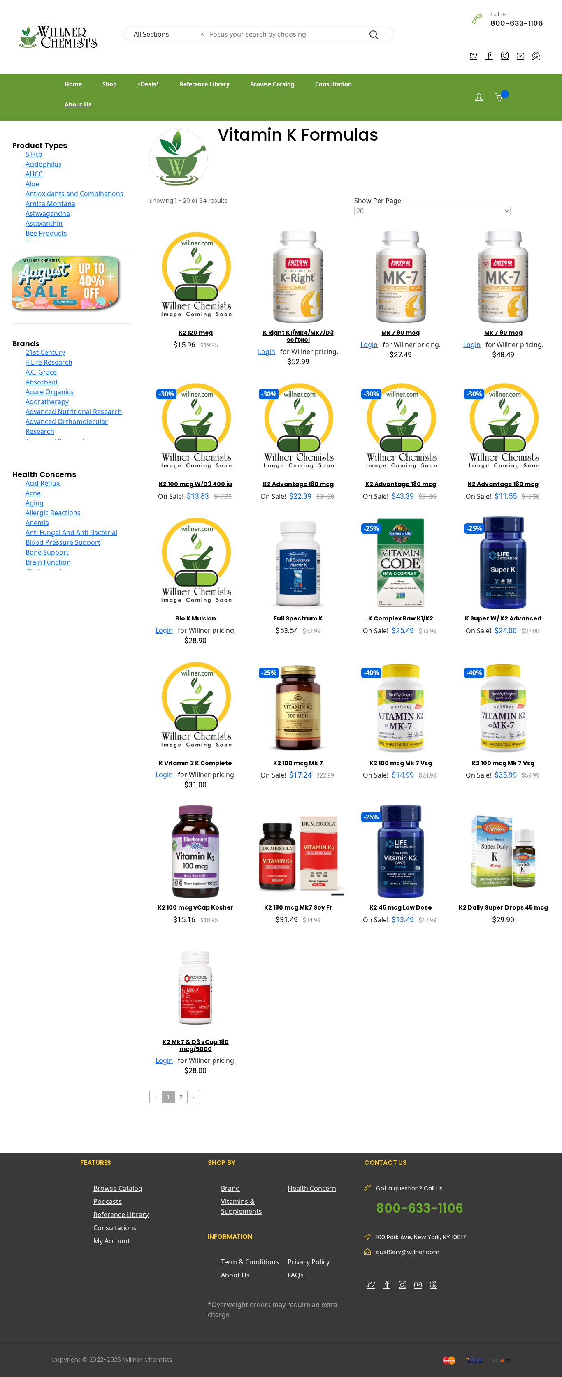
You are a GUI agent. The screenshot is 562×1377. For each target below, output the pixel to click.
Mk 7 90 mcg (400, 333)
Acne (33, 493)
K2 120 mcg (196, 333)
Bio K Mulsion (195, 618)
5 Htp (34, 154)
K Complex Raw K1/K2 (400, 618)
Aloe (32, 183)
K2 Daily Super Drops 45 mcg (503, 907)
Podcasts (107, 1201)
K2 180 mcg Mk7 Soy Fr (298, 907)
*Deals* (148, 84)
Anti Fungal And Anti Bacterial (71, 532)
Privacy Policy (309, 1261)
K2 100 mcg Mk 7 (298, 763)
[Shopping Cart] (498, 97)
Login (266, 351)
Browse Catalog (272, 84)
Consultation (333, 84)
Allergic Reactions (53, 512)
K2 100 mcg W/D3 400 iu (195, 484)
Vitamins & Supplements (241, 1206)
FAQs (296, 1275)
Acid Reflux (43, 483)
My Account (111, 1240)
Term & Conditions (250, 1261)
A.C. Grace (41, 372)
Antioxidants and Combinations (74, 193)
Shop (109, 84)
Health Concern (312, 1188)
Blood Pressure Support (63, 542)
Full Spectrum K (298, 618)
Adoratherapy (47, 401)
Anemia (37, 522)
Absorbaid (42, 381)
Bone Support (47, 552)
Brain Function (48, 562)
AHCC (34, 173)
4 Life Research (49, 362)
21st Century (45, 352)
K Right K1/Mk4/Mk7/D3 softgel (298, 336)
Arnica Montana (50, 203)
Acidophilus (44, 164)
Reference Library (205, 84)
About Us (78, 104)
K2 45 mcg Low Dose (400, 907)
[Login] (479, 97)
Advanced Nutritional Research (74, 411)
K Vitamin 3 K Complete (195, 763)
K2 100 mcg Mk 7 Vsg (400, 763)
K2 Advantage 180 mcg (298, 484)
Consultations (115, 1227)
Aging (35, 502)
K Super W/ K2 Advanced (503, 618)
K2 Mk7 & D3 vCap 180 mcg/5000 (196, 1045)
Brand (230, 1188)
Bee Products (46, 233)
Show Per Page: (378, 200)
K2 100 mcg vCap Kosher (196, 907)
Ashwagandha (48, 213)
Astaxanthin (44, 223)
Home (73, 84)
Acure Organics (50, 391)
